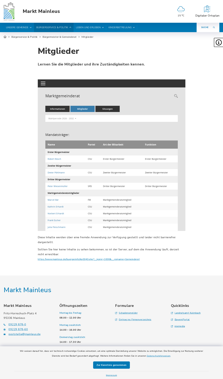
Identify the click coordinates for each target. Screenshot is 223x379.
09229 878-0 (17, 324)
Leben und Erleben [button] (88, 27)
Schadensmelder (128, 313)
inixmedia (180, 326)
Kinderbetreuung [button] (120, 27)
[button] (218, 42)
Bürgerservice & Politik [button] (52, 27)
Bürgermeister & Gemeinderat (59, 37)
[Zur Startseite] (5, 37)
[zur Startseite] (9, 11)
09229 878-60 (18, 329)
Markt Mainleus (41, 11)
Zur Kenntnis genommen (111, 365)
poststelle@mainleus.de (24, 334)
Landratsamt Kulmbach (188, 313)
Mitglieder (87, 37)
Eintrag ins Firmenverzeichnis (135, 319)
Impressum (111, 375)
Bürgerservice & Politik (24, 37)
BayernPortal (182, 319)
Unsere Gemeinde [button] (17, 27)
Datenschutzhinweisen (159, 355)
